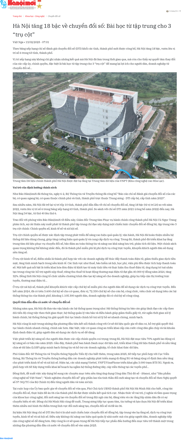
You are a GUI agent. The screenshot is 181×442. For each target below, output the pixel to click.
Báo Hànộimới (6, 438)
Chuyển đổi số (54, 16)
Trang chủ (17, 16)
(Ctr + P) (175, 11)
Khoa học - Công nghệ (34, 16)
